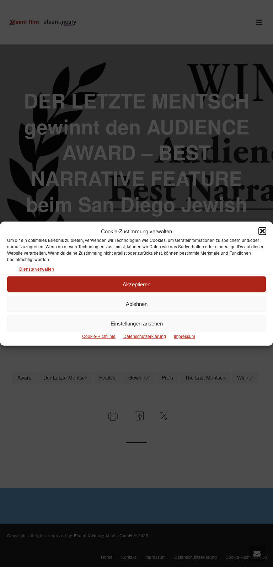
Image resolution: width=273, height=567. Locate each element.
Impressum (184, 336)
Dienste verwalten (36, 269)
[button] (262, 230)
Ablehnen (137, 304)
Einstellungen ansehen (137, 323)
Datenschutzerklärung (144, 336)
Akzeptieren (136, 284)
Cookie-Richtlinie (99, 336)
